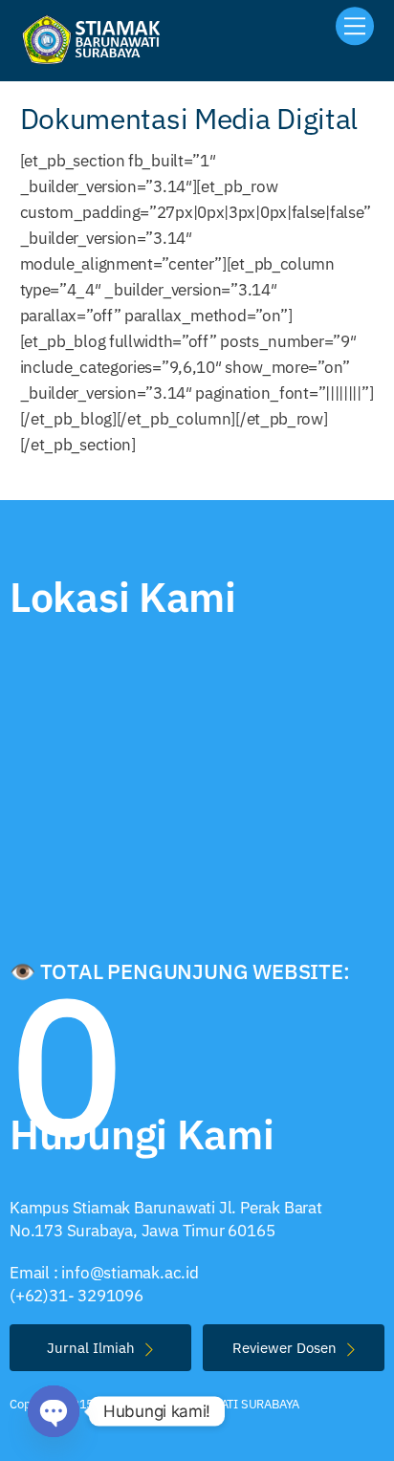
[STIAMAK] (96, 57)
